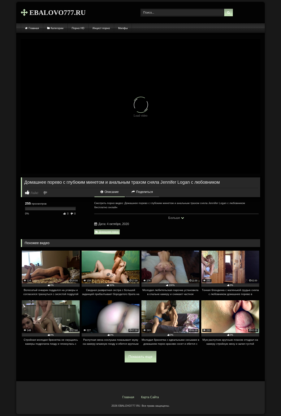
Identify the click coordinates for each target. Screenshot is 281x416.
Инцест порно (101, 28)
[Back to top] (269, 404)
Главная (34, 28)
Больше (174, 217)
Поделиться (144, 191)
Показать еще (140, 357)
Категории (57, 28)
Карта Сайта (150, 397)
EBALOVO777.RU (57, 12)
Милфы (123, 28)
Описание (111, 191)
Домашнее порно (109, 231)
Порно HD (78, 28)
